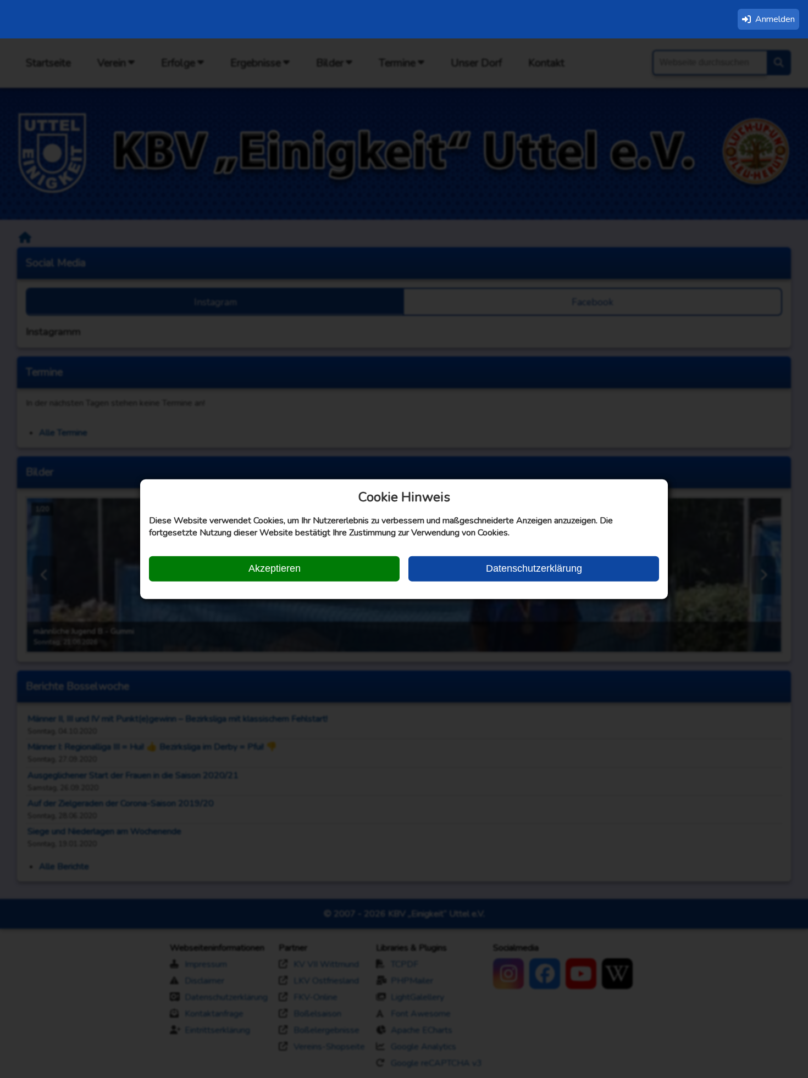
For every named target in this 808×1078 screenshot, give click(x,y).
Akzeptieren (274, 568)
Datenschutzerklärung (534, 568)
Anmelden (775, 19)
